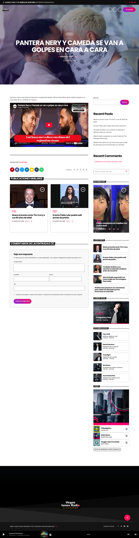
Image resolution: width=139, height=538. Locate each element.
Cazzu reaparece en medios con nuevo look (111, 224)
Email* (51, 275)
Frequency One (103, 317)
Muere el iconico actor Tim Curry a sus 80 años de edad (28, 216)
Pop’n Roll (106, 334)
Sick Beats (106, 365)
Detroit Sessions (108, 345)
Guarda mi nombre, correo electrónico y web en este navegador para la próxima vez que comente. (49, 295)
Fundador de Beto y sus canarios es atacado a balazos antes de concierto (114, 269)
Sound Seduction (109, 376)
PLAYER (129, 10)
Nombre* (16, 275)
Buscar (96, 98)
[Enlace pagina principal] (5, 10)
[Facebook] (135, 2)
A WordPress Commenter (102, 162)
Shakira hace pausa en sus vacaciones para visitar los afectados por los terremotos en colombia (110, 290)
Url (15, 284)
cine (14, 211)
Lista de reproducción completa (107, 449)
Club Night (106, 355)
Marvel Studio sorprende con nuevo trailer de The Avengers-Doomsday (115, 279)
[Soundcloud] (129, 2)
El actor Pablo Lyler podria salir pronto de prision (67, 216)
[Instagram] (132, 2)
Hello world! (118, 162)
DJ (97, 219)
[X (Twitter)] (127, 2)
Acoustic (100, 313)
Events (69, 34)
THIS (56, 526)
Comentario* (18, 262)
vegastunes (23, 162)
